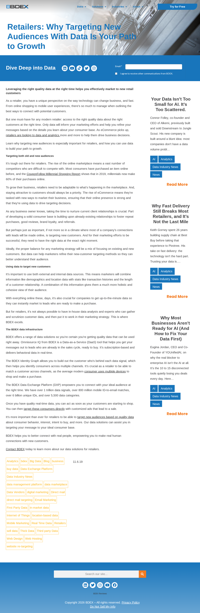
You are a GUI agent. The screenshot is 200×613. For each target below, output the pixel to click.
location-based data (45, 515)
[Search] (142, 574)
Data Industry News (19, 476)
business (57, 461)
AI (154, 159)
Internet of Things (18, 515)
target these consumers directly (44, 408)
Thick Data (27, 530)
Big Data (35, 461)
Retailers (60, 523)
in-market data (39, 507)
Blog (46, 461)
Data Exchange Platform (36, 468)
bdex (24, 461)
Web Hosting (33, 538)
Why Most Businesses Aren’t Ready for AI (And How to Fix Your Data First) (171, 328)
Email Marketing (45, 499)
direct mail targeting (19, 499)
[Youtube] (72, 68)
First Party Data (17, 507)
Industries (118, 6)
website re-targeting (20, 546)
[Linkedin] (65, 68)
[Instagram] (94, 68)
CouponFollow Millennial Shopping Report (53, 174)
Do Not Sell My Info (102, 606)
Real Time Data (42, 523)
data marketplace (56, 484)
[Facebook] (115, 585)
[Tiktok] (79, 68)
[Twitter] (87, 68)
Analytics (12, 461)
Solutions (97, 6)
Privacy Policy (131, 602)
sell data (12, 530)
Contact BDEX (15, 449)
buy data (12, 468)
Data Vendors (15, 492)
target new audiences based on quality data (105, 417)
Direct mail (58, 492)
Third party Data (47, 530)
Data (80, 6)
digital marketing (37, 492)
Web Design (15, 538)
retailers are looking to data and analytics (32, 135)
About (136, 6)
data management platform (24, 484)
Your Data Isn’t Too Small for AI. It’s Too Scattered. (170, 104)
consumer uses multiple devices (105, 371)
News (156, 174)
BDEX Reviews (100, 593)
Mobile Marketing (18, 523)
